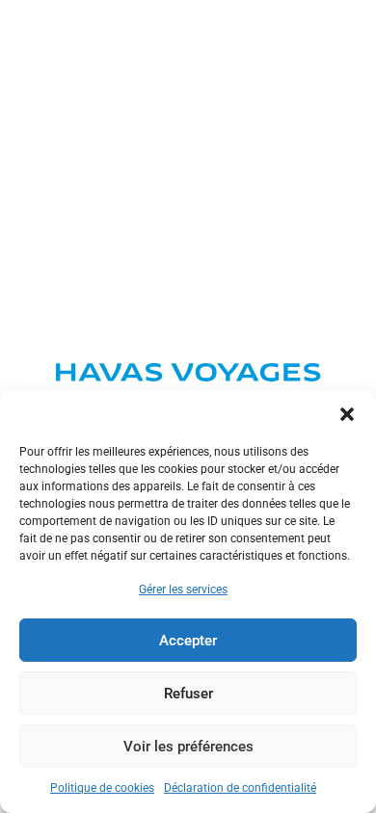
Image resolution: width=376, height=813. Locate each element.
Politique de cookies (102, 788)
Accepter (188, 640)
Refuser (188, 693)
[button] (347, 414)
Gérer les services (183, 589)
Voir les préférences (188, 746)
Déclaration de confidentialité (240, 788)
